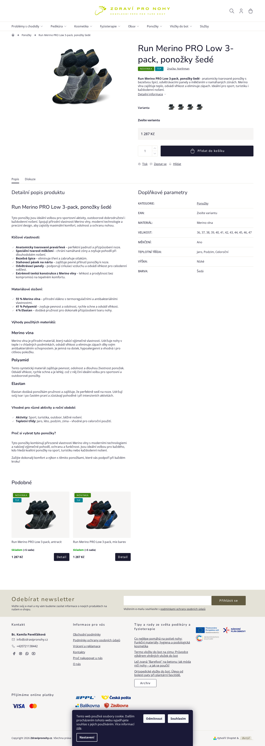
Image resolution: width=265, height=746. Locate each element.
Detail (62, 557)
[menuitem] (29, 26)
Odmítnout (154, 719)
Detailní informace (150, 94)
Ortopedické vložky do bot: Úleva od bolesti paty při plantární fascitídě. (158, 673)
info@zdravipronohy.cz (32, 639)
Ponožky (202, 203)
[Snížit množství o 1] (154, 153)
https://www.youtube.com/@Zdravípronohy (33, 653)
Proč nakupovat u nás (88, 658)
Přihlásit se (228, 601)
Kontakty (79, 652)
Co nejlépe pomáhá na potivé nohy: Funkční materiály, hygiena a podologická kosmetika (162, 642)
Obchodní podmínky (87, 634)
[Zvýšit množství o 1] (154, 148)
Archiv (145, 683)
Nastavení (87, 737)
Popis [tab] (15, 179)
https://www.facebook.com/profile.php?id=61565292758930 (14, 653)
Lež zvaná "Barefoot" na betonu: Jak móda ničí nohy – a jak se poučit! (162, 663)
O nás (77, 664)
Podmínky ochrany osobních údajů (96, 640)
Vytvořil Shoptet (226, 738)
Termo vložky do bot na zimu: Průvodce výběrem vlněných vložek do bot (161, 654)
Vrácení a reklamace (86, 646)
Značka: (178, 68)
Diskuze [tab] (30, 179)
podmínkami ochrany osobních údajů (183, 609)
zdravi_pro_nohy (20, 653)
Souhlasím (178, 719)
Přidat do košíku (211, 151)
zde (78, 728)
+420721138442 (27, 646)
